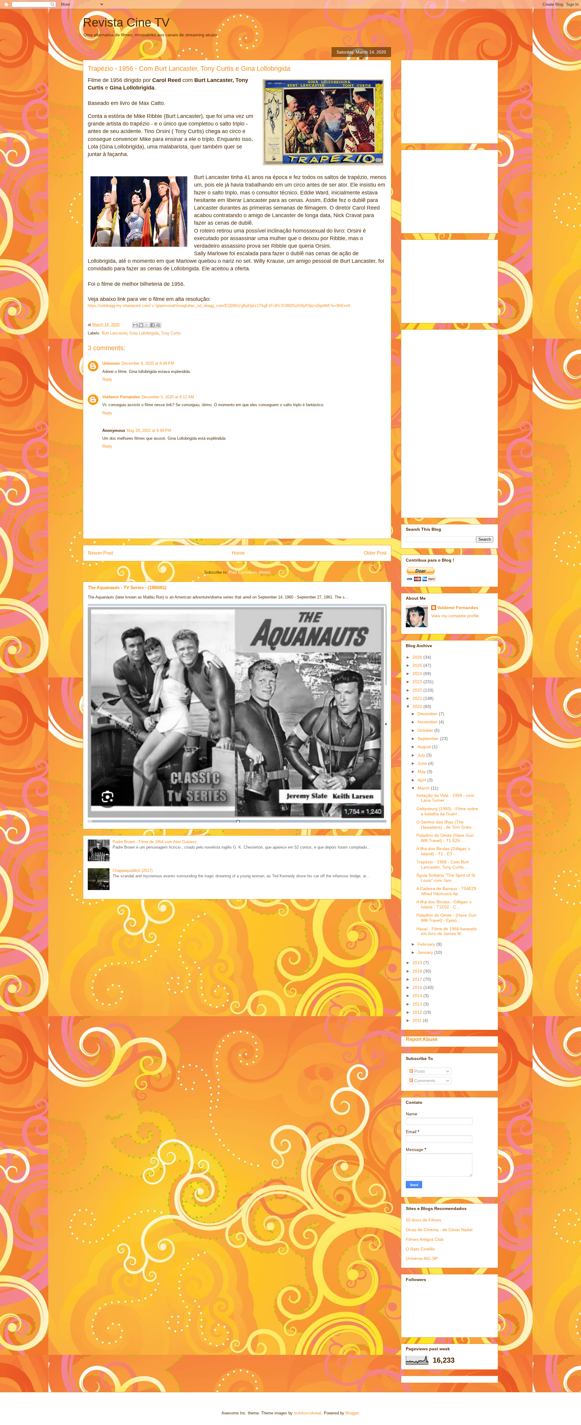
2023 (417, 681)
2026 (417, 657)
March (424, 788)
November (428, 721)
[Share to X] (147, 325)
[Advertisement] (451, 100)
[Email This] (135, 325)
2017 (417, 979)
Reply (107, 379)
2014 (417, 995)
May (422, 771)
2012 (417, 1012)
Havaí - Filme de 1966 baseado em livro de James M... (446, 931)
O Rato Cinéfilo (420, 1249)
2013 (417, 1004)
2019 (417, 962)
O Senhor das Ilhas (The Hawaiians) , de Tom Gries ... (446, 825)
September (429, 738)
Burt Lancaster (114, 333)
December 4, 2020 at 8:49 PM (148, 363)
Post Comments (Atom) (249, 572)
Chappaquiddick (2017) (133, 870)
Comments (424, 1080)
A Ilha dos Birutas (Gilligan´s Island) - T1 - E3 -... (443, 851)
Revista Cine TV (126, 22)
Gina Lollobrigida (144, 333)
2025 (417, 665)
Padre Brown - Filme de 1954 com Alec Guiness (155, 842)
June (423, 763)
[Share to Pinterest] (158, 325)
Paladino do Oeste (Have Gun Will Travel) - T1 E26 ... (445, 838)
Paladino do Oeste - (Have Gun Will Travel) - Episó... (446, 918)
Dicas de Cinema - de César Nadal (439, 1229)
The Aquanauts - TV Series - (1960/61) (127, 587)
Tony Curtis (171, 333)
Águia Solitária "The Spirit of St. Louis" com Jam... (446, 878)
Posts (419, 1071)
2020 (417, 706)
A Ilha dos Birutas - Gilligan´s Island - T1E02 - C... (443, 904)
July (422, 755)
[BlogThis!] (141, 325)
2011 (417, 1020)
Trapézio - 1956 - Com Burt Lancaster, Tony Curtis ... (442, 864)
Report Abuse (422, 1039)
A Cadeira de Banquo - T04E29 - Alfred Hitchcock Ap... (447, 891)
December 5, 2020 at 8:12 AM (168, 397)
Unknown (111, 363)
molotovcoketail (307, 1413)
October (426, 730)
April (422, 780)
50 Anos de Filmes (423, 1220)
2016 (417, 987)
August (425, 746)
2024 (417, 673)
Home (238, 553)
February (427, 944)
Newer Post (100, 553)
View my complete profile (455, 615)
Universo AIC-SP (422, 1258)
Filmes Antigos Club (425, 1239)
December (428, 713)
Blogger (352, 1413)
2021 (417, 698)
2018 (417, 971)
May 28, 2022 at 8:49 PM (149, 430)
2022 (417, 690)
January (426, 952)
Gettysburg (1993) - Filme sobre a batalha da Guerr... (447, 811)
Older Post (375, 553)
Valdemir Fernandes (121, 397)
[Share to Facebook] (152, 325)
